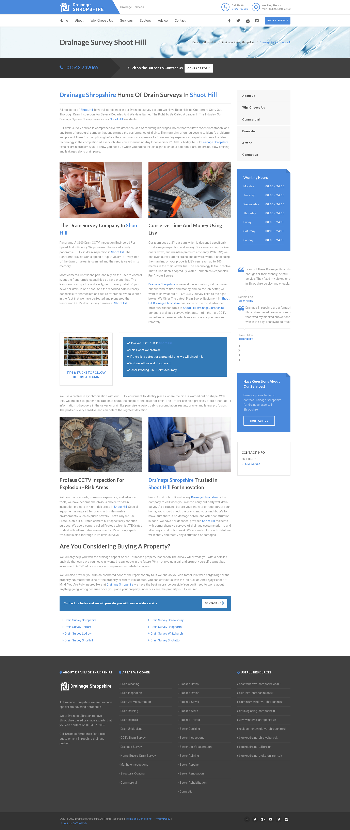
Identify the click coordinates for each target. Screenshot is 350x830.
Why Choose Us (102, 20)
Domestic (249, 131)
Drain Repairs (129, 720)
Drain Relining (129, 711)
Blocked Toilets (190, 720)
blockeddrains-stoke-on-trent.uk (260, 755)
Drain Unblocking (131, 729)
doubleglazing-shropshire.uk (257, 711)
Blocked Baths (189, 684)
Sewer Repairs (189, 764)
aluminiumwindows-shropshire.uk (261, 702)
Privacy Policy (162, 818)
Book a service (277, 20)
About (79, 20)
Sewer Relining (189, 755)
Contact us (250, 155)
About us (248, 96)
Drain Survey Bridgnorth (166, 627)
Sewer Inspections (192, 737)
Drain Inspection (131, 693)
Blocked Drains (189, 693)
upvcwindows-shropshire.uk (257, 720)
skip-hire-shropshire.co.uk (256, 693)
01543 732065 (240, 8)
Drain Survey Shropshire (80, 620)
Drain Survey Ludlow (78, 633)
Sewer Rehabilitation (193, 782)
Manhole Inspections (134, 764)
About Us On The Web (74, 823)
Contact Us (213, 603)
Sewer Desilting (190, 729)
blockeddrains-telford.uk (255, 747)
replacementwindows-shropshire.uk (262, 729)
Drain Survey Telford (78, 627)
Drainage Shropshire (91, 686)
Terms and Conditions (139, 818)
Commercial (251, 119)
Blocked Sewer (189, 702)
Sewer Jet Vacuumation (196, 747)
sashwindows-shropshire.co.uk (259, 684)
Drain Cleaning (130, 684)
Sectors (145, 20)
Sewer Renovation (192, 773)
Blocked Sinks (189, 711)
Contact (180, 20)
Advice (163, 20)
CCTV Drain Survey (133, 737)
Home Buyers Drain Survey (138, 755)
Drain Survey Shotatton (166, 640)
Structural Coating (133, 773)
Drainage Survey (131, 747)
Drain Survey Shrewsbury (167, 620)
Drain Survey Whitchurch (167, 633)
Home (64, 20)
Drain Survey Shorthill (79, 640)
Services (126, 20)
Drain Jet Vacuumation (136, 702)
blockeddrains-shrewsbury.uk (258, 737)
